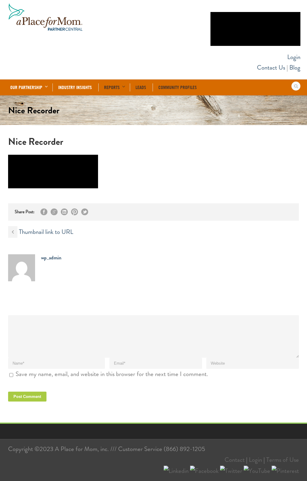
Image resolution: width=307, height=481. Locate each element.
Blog (294, 67)
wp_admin (51, 257)
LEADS (141, 87)
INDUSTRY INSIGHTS (75, 87)
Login (293, 56)
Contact (235, 459)
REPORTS (112, 87)
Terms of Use (282, 459)
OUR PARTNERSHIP (26, 87)
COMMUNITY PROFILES (177, 87)
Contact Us (271, 67)
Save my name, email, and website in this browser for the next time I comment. (112, 373)
